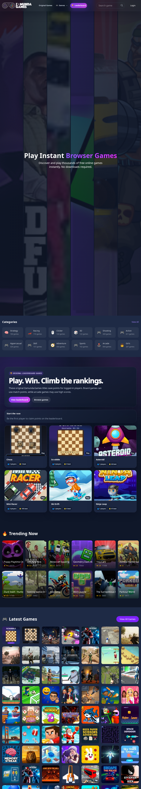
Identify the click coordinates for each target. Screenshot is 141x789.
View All (135, 322)
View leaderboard (19, 399)
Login (132, 5)
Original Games (45, 5)
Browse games (41, 399)
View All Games (127, 619)
